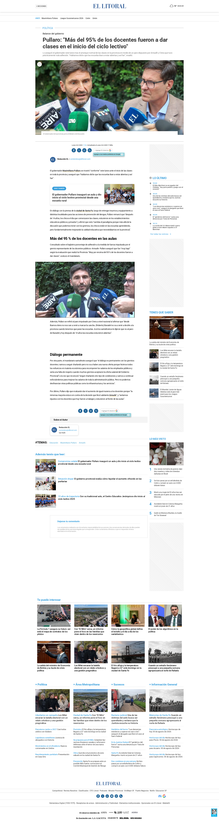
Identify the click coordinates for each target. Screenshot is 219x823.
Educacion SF (161, 791)
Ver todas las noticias (159, 234)
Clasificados (83, 791)
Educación (54, 443)
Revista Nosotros (70, 791)
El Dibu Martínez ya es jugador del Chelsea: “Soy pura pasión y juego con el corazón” (168, 186)
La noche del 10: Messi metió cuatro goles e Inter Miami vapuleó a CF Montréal (166, 226)
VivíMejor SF (129, 791)
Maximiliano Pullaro (72, 170)
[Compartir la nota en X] (79, 150)
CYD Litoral (94, 791)
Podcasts (103, 791)
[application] (85, 289)
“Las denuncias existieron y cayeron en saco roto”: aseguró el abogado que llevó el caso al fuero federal (168, 207)
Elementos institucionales (129, 803)
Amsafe (112, 395)
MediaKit (166, 803)
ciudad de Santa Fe (84, 210)
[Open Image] (39, 64)
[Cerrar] (122, 154)
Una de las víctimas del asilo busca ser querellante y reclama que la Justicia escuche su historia (167, 197)
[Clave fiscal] (214, 816)
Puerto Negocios (142, 791)
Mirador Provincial (115, 791)
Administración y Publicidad (106, 803)
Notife (152, 791)
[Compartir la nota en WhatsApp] (84, 150)
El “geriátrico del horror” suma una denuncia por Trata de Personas (166, 217)
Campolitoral (57, 791)
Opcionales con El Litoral (151, 803)
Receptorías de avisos (85, 803)
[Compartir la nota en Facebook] (73, 150)
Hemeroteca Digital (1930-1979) (62, 803)
